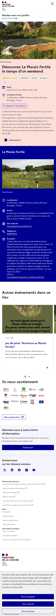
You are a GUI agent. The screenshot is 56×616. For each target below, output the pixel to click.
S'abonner (28, 447)
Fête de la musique (10, 492)
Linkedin (12, 470)
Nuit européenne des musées (13, 488)
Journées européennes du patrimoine (17, 505)
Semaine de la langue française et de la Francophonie (23, 484)
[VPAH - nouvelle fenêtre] (32, 401)
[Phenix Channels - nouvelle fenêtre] (6, 401)
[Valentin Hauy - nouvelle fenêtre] (6, 389)
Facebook (19, 470)
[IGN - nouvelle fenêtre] (15, 389)
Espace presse (8, 516)
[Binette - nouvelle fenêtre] (24, 395)
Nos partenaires (12, 417)
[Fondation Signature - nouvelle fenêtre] (6, 395)
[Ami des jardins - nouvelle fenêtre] (15, 395)
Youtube (33, 470)
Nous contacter (9, 531)
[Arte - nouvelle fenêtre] (41, 395)
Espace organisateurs (11, 520)
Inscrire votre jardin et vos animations (17, 539)
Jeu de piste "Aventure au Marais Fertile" (25, 345)
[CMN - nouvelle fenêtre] (15, 401)
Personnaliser (28, 611)
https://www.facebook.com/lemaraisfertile (25, 277)
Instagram (26, 470)
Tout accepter (28, 596)
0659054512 (12, 234)
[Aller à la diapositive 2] (29, 377)
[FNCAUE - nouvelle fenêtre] (24, 401)
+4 (4, 82)
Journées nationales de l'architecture (16, 501)
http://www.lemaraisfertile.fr (19, 226)
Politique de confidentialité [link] (11, 614)
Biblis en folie (8, 497)
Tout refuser (28, 604)
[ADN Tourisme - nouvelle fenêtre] (6, 407)
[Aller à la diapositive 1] (25, 377)
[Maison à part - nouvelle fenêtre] (32, 395)
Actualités (6, 512)
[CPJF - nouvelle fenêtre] (24, 389)
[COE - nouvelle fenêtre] (41, 401)
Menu (52, 3)
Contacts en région (10, 535)
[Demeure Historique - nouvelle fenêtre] (32, 389)
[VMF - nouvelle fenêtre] (41, 389)
